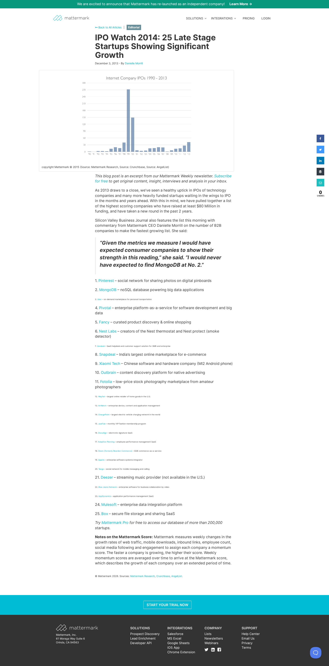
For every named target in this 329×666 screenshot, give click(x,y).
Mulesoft (109, 504)
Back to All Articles (109, 27)
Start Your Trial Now (167, 605)
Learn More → (240, 4)
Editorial (134, 27)
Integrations (222, 18)
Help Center (251, 634)
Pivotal (105, 308)
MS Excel (174, 638)
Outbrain (108, 372)
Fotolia (106, 381)
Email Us (248, 638)
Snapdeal (107, 354)
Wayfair (101, 396)
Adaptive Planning (106, 442)
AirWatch (102, 405)
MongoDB (108, 289)
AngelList (176, 576)
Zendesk (101, 346)
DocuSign (102, 433)
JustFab (101, 424)
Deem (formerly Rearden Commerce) (115, 451)
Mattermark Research (142, 576)
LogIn (266, 18)
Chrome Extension (181, 652)
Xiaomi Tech (109, 363)
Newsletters (213, 638)
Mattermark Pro (115, 522)
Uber (99, 299)
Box (104, 513)
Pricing (249, 18)
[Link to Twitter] (207, 649)
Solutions (195, 18)
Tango (101, 469)
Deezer (107, 477)
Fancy (104, 322)
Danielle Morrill (134, 63)
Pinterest (106, 280)
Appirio (101, 460)
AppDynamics (104, 496)
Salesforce (175, 634)
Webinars (211, 643)
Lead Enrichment (143, 638)
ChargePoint (103, 414)
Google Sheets (178, 643)
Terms (246, 647)
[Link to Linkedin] (214, 649)
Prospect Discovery (145, 634)
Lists (208, 634)
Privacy (247, 643)
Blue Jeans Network (107, 487)
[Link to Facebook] (219, 649)
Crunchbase (163, 576)
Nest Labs (108, 331)
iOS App (173, 647)
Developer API (141, 643)
